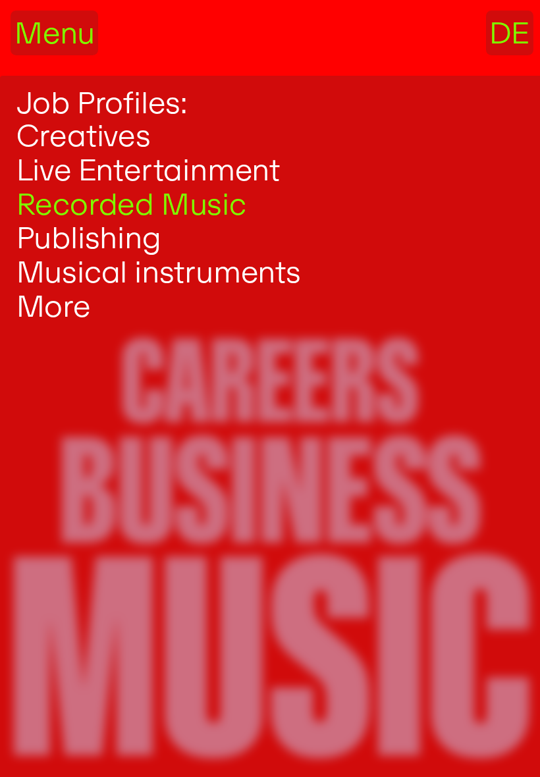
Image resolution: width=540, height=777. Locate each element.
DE (509, 32)
